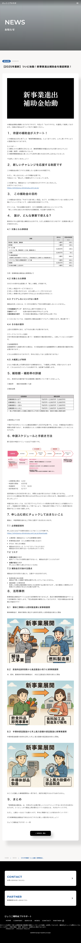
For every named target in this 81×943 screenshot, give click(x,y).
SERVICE (28, 921)
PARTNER (57, 921)
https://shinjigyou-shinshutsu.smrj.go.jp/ (23, 188)
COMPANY (18, 921)
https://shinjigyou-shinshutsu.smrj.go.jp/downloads (27, 533)
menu (77, 3)
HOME (7, 858)
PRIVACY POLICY (23, 929)
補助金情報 (6, 61)
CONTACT (46, 921)
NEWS (15, 858)
